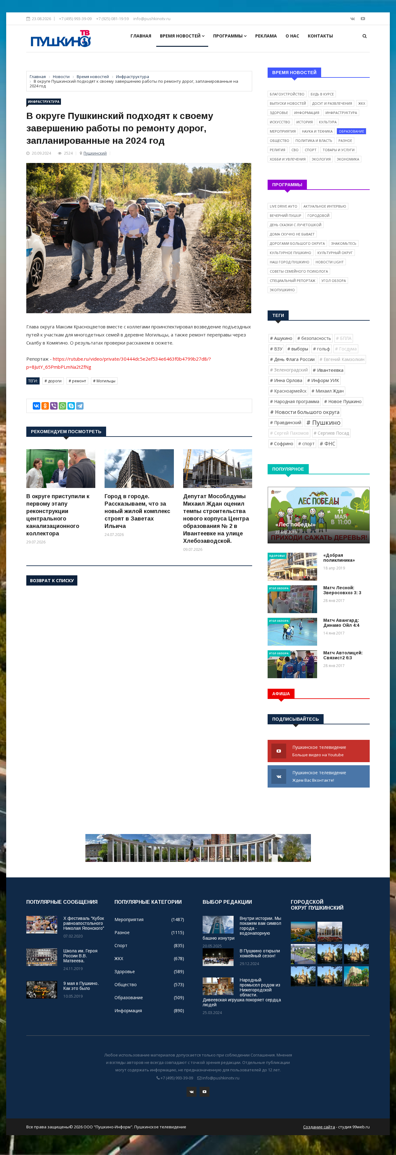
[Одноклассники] (45, 406)
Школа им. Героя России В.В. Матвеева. (80, 955)
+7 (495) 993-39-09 (75, 18)
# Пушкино (323, 422)
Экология (321, 159)
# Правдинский (285, 422)
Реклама (266, 36)
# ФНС (327, 443)
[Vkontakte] (353, 18)
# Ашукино (281, 338)
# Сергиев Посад (331, 433)
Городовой (318, 215)
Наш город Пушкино (289, 262)
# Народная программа (294, 401)
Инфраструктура (43, 101)
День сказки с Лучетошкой (295, 224)
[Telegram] (80, 406)
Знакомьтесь (343, 243)
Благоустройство (287, 94)
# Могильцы (104, 381)
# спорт (306, 443)
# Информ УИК (323, 380)
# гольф (321, 349)
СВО (295, 149)
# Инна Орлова (286, 380)
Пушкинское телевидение (319, 751)
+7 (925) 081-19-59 (112, 18)
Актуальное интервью (324, 206)
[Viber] (54, 406)
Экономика (348, 159)
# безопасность (314, 338)
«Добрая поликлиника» (339, 558)
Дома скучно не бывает (292, 234)
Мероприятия (283, 131)
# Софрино (281, 443)
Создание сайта (319, 1127)
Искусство (280, 122)
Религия (277, 149)
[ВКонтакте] (36, 406)
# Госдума (346, 349)
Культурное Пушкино (290, 252)
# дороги (53, 381)
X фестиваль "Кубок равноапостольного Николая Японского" (83, 923)
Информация (306, 112)
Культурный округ (335, 252)
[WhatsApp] (62, 406)
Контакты (320, 36)
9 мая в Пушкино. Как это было (81, 986)
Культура (328, 122)
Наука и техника (317, 131)
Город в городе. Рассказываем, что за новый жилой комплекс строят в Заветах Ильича (137, 511)
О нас (292, 36)
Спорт (310, 149)
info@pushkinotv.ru (151, 18)
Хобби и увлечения (288, 159)
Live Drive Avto (283, 206)
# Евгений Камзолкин (342, 359)
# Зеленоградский (289, 370)
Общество (279, 140)
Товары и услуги (339, 149)
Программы (228, 36)
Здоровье (279, 112)
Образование (351, 131)
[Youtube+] (363, 18)
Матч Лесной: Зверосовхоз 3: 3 (342, 590)
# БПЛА (343, 338)
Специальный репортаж (292, 280)
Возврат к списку (52, 580)
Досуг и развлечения (332, 103)
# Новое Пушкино (343, 401)
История (304, 122)
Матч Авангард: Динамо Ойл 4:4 (341, 623)
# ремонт (77, 381)
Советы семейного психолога (299, 271)
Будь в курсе (322, 94)
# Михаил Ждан (328, 391)
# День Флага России (292, 359)
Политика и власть (313, 140)
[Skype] (71, 406)
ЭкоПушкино (282, 290)
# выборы (297, 349)
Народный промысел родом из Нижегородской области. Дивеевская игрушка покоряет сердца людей (242, 992)
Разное (345, 140)
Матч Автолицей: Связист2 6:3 (343, 655)
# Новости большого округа (304, 412)
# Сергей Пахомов (289, 433)
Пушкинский (95, 153)
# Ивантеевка (328, 370)
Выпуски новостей (288, 103)
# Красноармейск (288, 391)
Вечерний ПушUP (285, 215)
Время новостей (181, 36)
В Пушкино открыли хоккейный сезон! (260, 953)
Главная (141, 36)
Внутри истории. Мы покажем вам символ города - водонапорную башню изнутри (242, 928)
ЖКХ (361, 103)
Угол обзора (333, 280)
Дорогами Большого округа (297, 243)
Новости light (330, 262)
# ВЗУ (276, 349)
